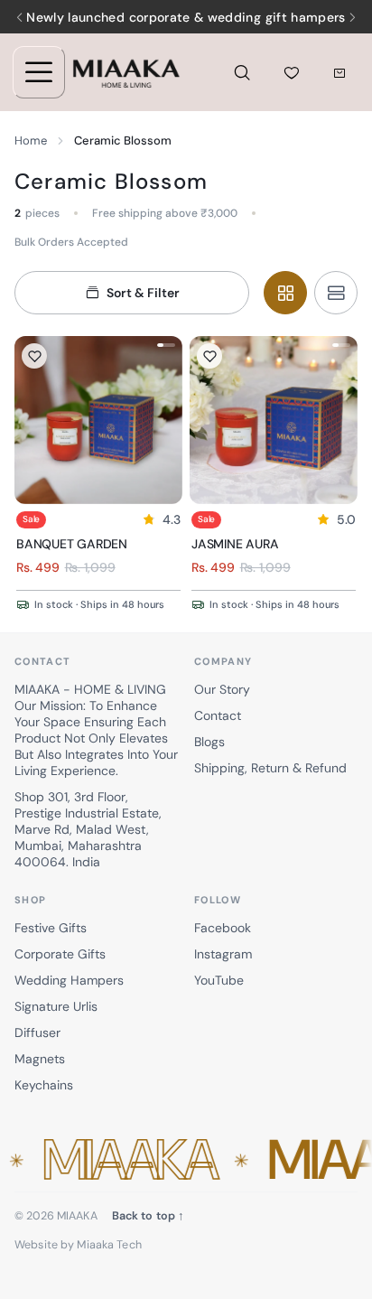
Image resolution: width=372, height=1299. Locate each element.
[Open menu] (39, 72)
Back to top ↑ (148, 1216)
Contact (217, 715)
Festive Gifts (50, 928)
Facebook (222, 928)
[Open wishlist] (292, 72)
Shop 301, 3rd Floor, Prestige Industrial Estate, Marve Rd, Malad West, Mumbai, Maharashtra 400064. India (88, 829)
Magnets (39, 1059)
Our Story (222, 689)
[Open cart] (339, 72)
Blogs (209, 742)
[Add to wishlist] (34, 356)
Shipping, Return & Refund (270, 768)
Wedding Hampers (69, 980)
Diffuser (37, 1032)
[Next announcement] (352, 17)
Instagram (223, 954)
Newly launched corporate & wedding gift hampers (185, 17)
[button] (186, 1160)
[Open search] (242, 72)
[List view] (336, 292)
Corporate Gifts (60, 954)
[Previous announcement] (20, 17)
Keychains (43, 1085)
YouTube (219, 980)
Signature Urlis (56, 1006)
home (30, 140)
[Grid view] (285, 292)
